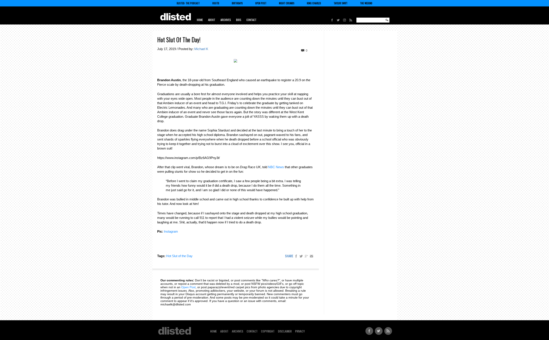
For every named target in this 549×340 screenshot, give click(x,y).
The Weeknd (366, 3)
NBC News (276, 167)
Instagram (171, 231)
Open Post (260, 3)
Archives (225, 20)
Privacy (300, 331)
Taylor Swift (340, 3)
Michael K (201, 49)
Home (200, 20)
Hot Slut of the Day (179, 256)
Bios (238, 20)
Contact (251, 20)
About (211, 20)
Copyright (267, 331)
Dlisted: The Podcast (188, 3)
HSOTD (215, 3)
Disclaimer (285, 331)
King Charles (314, 3)
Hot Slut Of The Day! (179, 39)
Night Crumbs (286, 3)
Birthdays (237, 3)
